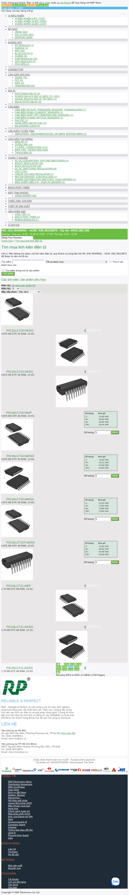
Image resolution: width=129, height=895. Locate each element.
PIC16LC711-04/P (18, 585)
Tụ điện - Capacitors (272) (31, 147)
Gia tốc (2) (21, 120)
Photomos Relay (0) (27, 93)
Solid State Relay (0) (28, 101)
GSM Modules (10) (26, 58)
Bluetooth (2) (24, 53)
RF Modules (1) (24, 45)
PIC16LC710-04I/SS (20, 499)
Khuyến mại (14, 868)
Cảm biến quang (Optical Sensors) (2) (39, 117)
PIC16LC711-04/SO (19, 627)
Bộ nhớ (12, 29)
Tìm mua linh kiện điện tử (28, 240)
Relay (11, 91)
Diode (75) (21, 77)
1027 (58, 667)
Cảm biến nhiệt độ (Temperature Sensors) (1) (44, 115)
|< (57, 664)
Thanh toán (42, 5)
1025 (72, 664)
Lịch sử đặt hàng (17, 882)
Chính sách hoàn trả (19, 811)
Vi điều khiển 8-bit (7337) (30, 18)
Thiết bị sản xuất (19, 206)
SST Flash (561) (24, 34)
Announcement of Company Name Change (17, 825)
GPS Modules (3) (25, 61)
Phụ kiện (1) (22, 64)
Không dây (15, 42)
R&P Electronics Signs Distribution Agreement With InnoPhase (20, 784)
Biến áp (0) (21, 142)
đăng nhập (44, 2)
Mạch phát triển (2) (27, 217)
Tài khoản (31, 5)
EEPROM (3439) (24, 37)
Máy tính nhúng (18, 193)
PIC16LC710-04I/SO (20, 456)
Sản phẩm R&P (17, 211)
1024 (66, 664)
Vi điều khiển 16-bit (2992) (31, 21)
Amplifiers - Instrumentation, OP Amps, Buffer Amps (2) (51, 133)
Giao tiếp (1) (22, 214)
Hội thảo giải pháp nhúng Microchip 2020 (20, 801)
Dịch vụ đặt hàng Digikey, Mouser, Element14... (17, 795)
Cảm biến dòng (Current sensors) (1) (39, 112)
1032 (64, 669)
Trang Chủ (7, 240)
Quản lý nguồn (18, 158)
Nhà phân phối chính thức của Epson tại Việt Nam (20, 816)
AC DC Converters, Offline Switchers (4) (42, 160)
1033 (70, 669)
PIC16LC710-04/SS (19, 371)
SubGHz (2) (21, 48)
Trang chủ (6, 5)
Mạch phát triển (19, 187)
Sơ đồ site (13, 854)
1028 (64, 667)
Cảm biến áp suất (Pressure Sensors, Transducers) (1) (50, 109)
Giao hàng (13, 789)
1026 (78, 664)
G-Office (13, 225)
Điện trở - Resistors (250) (31, 150)
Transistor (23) (25, 85)
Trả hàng (13, 851)
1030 (76, 667)
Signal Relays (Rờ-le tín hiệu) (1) (36, 99)
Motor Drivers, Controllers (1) (36, 176)
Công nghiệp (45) (25, 195)
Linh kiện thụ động (20, 139)
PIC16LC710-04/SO (19, 330)
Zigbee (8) (21, 56)
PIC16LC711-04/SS (19, 668)
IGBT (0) (19, 83)
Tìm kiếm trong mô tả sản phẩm (22, 270)
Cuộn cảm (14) (24, 144)
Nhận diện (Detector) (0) (31, 123)
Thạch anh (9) (23, 152)
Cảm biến (13, 107)
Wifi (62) (20, 50)
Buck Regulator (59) (28, 166)
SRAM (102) (21, 32)
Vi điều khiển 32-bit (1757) (31, 23)
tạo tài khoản (64, 2)
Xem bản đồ (68, 733)
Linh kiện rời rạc (19, 74)
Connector (15, 69)
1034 (76, 669)
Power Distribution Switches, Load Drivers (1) (45, 179)
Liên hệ (12, 849)
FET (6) (19, 80)
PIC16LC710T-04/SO (20, 542)
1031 (58, 669)
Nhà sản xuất (15, 865)
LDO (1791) (21, 171)
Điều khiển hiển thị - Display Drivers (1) (40, 182)
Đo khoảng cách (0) (27, 125)
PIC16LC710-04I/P (19, 412)
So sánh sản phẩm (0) (23, 285)
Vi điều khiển (16, 15)
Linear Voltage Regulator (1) (34, 174)
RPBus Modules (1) (27, 219)
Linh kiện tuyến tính (21, 131)
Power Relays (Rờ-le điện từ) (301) (37, 96)
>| (59, 672)
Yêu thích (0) (19, 5)
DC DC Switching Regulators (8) (36, 168)
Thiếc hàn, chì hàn (20, 201)
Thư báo (12, 887)
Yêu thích (13, 884)
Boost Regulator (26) (29, 163)
